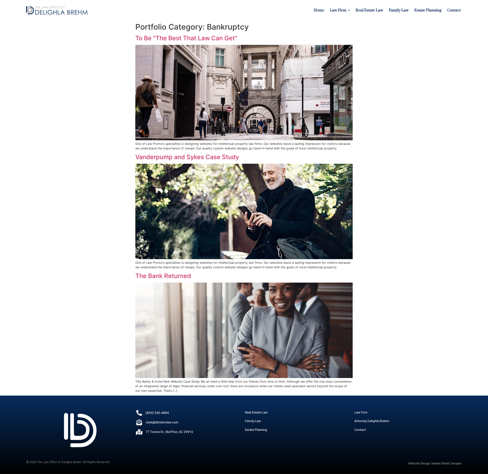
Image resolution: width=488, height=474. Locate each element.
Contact (454, 10)
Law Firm (338, 10)
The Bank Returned (163, 276)
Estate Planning (427, 10)
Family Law (399, 10)
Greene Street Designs (446, 463)
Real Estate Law (369, 10)
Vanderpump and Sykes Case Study (187, 157)
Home (319, 10)
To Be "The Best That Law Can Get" (186, 38)
